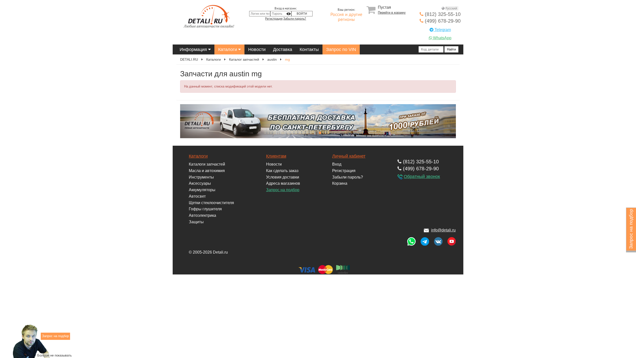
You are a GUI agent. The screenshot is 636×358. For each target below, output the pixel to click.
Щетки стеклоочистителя (211, 203)
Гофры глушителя (205, 209)
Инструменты (201, 177)
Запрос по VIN (341, 49)
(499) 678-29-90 (442, 21)
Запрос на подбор (282, 190)
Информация (194, 49)
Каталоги (228, 49)
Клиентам (276, 156)
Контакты (309, 49)
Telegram (442, 30)
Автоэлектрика (202, 215)
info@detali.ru (443, 230)
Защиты (196, 222)
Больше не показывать (54, 355)
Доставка (282, 49)
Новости (257, 49)
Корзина (339, 183)
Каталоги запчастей (207, 164)
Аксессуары (200, 183)
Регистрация (273, 19)
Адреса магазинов (283, 183)
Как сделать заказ (282, 171)
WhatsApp (441, 38)
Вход (336, 164)
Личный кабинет (348, 156)
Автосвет (197, 196)
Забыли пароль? (294, 19)
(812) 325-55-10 (442, 14)
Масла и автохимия (207, 171)
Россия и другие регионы (346, 17)
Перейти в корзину (392, 12)
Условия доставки (282, 177)
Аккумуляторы (202, 190)
